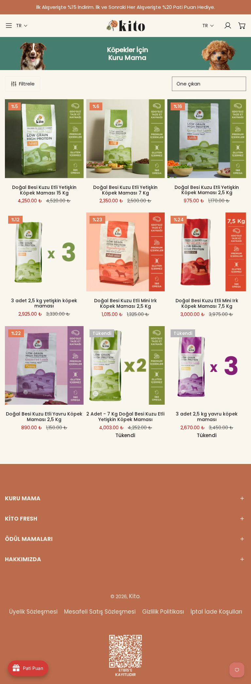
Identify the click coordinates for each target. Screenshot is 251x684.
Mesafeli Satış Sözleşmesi (100, 611)
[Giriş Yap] (224, 25)
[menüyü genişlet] (9, 25)
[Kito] (125, 25)
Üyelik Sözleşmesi (33, 611)
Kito (134, 596)
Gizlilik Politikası (163, 611)
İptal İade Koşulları (216, 611)
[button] (22, 26)
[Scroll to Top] (239, 649)
